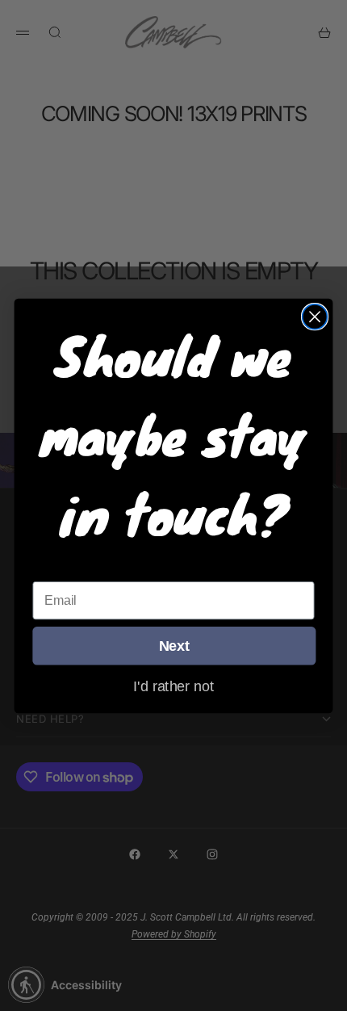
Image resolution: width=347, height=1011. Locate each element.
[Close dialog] (315, 316)
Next (174, 645)
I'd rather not (173, 685)
